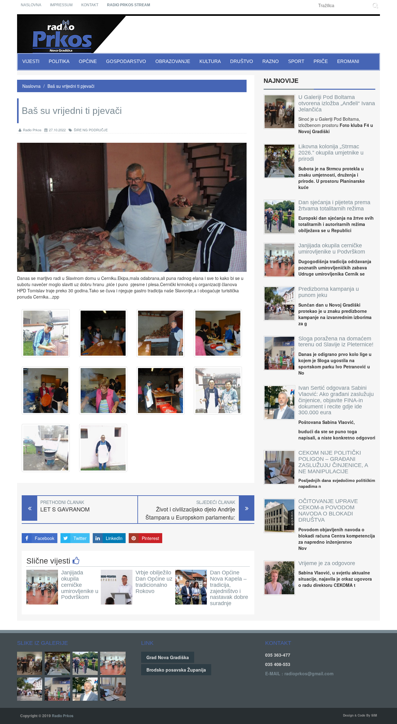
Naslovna (31, 5)
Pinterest (150, 538)
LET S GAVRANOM (65, 509)
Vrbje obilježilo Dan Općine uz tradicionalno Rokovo (154, 581)
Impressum (61, 5)
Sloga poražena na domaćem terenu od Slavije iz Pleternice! (335, 341)
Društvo (241, 61)
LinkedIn (114, 538)
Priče (321, 61)
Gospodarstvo (126, 61)
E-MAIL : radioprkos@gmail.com (299, 673)
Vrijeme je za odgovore (326, 563)
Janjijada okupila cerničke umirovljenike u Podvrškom (79, 584)
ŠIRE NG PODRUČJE (91, 129)
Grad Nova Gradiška (167, 657)
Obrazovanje (172, 61)
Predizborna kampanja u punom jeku (328, 292)
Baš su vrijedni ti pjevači (70, 86)
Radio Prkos (32, 129)
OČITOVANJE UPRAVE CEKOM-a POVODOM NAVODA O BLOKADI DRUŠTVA (328, 510)
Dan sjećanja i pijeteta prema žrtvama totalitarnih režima (334, 205)
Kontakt (89, 5)
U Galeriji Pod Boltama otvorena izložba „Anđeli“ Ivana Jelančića (336, 103)
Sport (296, 61)
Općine (88, 61)
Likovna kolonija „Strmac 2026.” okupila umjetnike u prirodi (331, 152)
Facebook (44, 538)
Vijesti (30, 61)
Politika (59, 61)
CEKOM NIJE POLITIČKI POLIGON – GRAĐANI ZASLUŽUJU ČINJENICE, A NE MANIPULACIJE (333, 462)
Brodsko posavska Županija (176, 670)
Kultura (210, 61)
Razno (270, 61)
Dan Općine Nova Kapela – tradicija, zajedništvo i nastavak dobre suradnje (229, 587)
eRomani (348, 61)
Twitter (80, 538)
